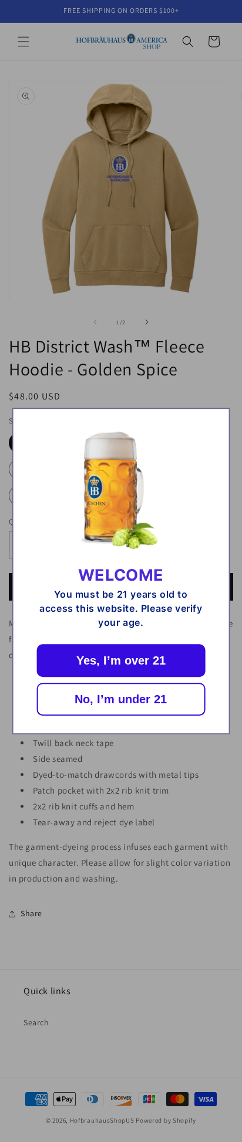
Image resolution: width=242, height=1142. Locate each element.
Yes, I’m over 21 (121, 660)
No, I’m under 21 (121, 699)
